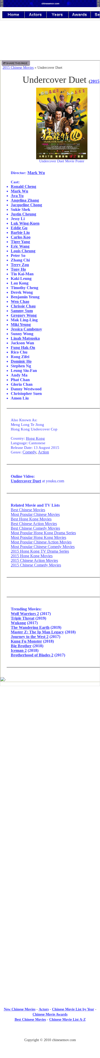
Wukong (18, 623)
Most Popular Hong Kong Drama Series (43, 533)
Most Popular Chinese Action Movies (41, 542)
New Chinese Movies (19, 1009)
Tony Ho (18, 269)
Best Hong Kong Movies (31, 519)
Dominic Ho (21, 361)
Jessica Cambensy (26, 329)
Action (43, 452)
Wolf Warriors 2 (25, 613)
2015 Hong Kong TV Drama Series (40, 551)
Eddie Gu (19, 228)
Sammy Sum (22, 311)
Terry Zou (20, 265)
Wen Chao (20, 301)
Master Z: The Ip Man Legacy (37, 632)
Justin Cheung (23, 214)
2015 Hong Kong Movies (32, 556)
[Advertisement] (50, 732)
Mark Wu (36, 172)
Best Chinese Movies (28, 510)
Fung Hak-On (23, 347)
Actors (44, 1009)
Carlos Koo (21, 237)
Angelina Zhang (25, 200)
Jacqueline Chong (26, 205)
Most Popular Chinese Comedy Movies (43, 546)
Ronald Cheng (23, 186)
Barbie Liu (20, 232)
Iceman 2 (19, 650)
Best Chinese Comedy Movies (35, 528)
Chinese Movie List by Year (73, 1009)
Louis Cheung (23, 251)
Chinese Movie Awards (50, 1014)
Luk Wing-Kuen (25, 223)
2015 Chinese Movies (18, 68)
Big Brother (21, 646)
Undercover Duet (26, 481)
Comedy (29, 452)
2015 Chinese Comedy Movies (36, 565)
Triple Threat (22, 618)
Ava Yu (17, 196)
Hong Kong (35, 438)
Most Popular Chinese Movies (35, 514)
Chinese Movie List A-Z (67, 1019)
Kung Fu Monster (26, 641)
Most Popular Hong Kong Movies (38, 537)
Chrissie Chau (23, 306)
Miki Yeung (21, 324)
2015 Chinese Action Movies (34, 560)
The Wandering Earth (30, 627)
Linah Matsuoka (25, 338)
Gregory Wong (24, 315)
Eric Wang (20, 246)
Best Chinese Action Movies (34, 523)
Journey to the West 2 (29, 636)
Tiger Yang (20, 242)
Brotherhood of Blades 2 (32, 655)
